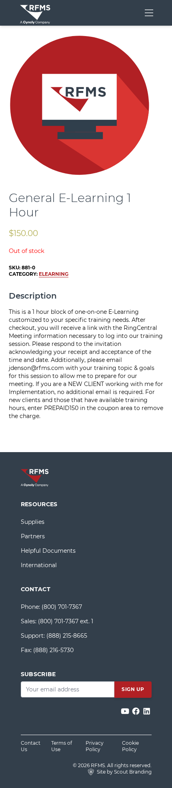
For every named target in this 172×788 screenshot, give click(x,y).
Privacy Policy (95, 746)
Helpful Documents (48, 550)
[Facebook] (136, 711)
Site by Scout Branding (124, 772)
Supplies (32, 521)
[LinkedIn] (146, 711)
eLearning (53, 274)
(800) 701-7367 (62, 606)
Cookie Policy (130, 746)
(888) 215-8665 (66, 635)
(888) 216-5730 (53, 650)
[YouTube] (125, 711)
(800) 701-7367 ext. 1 (65, 621)
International (39, 565)
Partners (33, 536)
